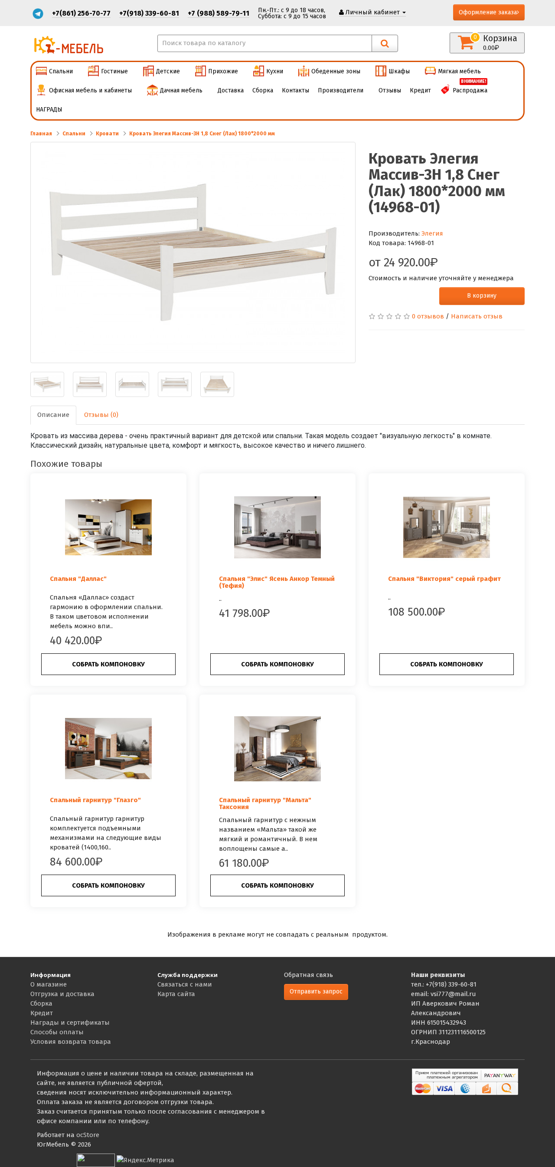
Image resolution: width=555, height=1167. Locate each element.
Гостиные (114, 71)
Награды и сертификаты (70, 1022)
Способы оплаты (57, 1032)
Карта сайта (176, 994)
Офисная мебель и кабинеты (90, 90)
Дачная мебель (181, 90)
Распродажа (470, 87)
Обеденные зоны (335, 71)
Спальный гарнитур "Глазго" (95, 800)
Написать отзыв (477, 316)
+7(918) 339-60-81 (149, 13)
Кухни (274, 71)
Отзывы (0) (101, 415)
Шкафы (399, 71)
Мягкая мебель (459, 71)
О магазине (48, 984)
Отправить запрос (316, 991)
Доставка (231, 90)
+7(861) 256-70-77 (81, 13)
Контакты (295, 90)
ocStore (87, 1135)
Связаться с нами (184, 984)
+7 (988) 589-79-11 (218, 13)
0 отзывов (428, 316)
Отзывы (390, 90)
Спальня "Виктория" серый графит (444, 579)
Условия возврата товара (70, 1042)
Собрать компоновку (108, 664)
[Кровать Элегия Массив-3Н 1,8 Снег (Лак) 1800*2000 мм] (193, 252)
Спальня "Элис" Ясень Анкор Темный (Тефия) (277, 582)
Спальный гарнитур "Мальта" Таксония (265, 803)
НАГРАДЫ (49, 109)
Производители (340, 90)
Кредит (420, 90)
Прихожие (223, 71)
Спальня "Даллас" (78, 579)
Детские (168, 71)
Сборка (262, 90)
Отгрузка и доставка (62, 994)
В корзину (481, 295)
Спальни (61, 71)
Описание (53, 415)
